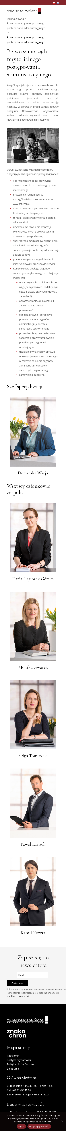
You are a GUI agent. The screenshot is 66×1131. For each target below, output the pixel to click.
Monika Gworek (33, 667)
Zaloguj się (13, 1068)
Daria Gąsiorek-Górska (33, 579)
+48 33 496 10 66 (21, 1090)
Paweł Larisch (33, 844)
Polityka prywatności (19, 1060)
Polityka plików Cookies (20, 1064)
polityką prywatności (19, 996)
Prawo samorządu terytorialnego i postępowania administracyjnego (26, 26)
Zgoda (21, 1126)
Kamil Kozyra (33, 933)
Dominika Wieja (33, 473)
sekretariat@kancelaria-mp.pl (32, 1094)
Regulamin (13, 1055)
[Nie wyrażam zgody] (62, 1121)
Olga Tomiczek (33, 756)
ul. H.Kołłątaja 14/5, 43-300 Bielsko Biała (29, 1086)
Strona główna (15, 18)
